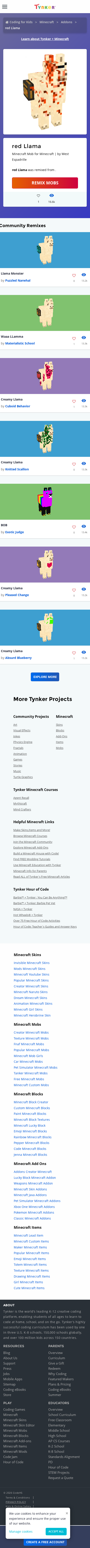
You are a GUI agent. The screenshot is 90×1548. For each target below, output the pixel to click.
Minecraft (47, 22)
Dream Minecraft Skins (30, 998)
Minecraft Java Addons (30, 1195)
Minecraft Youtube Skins (31, 974)
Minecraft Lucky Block (29, 1125)
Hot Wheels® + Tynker (28, 915)
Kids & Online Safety (18, 1506)
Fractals (18, 748)
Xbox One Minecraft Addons (34, 1207)
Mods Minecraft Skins (29, 969)
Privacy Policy (16, 1502)
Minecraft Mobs (15, 1430)
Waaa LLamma (12, 336)
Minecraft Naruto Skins (31, 992)
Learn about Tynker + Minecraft (45, 39)
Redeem (54, 1368)
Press (7, 1368)
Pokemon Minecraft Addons (34, 1212)
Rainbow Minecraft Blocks (33, 1137)
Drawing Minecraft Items (32, 1276)
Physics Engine (22, 742)
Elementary (56, 1425)
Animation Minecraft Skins (33, 1003)
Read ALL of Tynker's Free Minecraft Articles (41, 877)
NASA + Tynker (22, 909)
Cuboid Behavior (17, 406)
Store (7, 1395)
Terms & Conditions (18, 1497)
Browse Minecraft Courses (30, 836)
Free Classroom (60, 1420)
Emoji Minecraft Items (30, 1259)
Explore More (45, 677)
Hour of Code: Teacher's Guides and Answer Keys (45, 926)
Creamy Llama (11, 399)
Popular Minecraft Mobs (31, 1050)
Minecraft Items (15, 1446)
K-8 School (56, 1451)
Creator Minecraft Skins (31, 986)
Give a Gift (56, 1363)
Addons (66, 22)
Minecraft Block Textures (32, 1119)
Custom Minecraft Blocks (32, 1108)
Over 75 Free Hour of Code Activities (36, 921)
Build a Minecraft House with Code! (36, 853)
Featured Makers (61, 1379)
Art (15, 725)
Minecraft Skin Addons (30, 1189)
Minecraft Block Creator (31, 1102)
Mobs (59, 748)
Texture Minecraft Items (31, 1270)
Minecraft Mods (15, 1451)
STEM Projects (58, 1472)
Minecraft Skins (14, 1420)
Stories (17, 765)
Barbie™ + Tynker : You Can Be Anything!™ (40, 897)
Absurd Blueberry (18, 658)
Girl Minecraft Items (28, 1282)
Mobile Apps (12, 1379)
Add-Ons (61, 736)
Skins (59, 725)
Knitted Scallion (17, 469)
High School (57, 1435)
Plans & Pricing (59, 1384)
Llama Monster (12, 273)
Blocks (60, 730)
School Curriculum (62, 1414)
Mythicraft (20, 803)
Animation (20, 754)
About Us (10, 1358)
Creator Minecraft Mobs (31, 1032)
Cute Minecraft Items (29, 1288)
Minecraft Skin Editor (19, 1425)
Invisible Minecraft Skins (32, 963)
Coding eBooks (14, 1389)
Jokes (16, 736)
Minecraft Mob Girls (28, 1056)
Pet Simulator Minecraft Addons (37, 1201)
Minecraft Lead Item (28, 1235)
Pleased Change (17, 595)
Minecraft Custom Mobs (31, 1085)
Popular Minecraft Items (31, 1253)
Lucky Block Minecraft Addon (35, 1178)
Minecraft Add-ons (17, 1441)
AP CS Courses (59, 1441)
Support (9, 1363)
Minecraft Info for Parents (30, 871)
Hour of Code (13, 1462)
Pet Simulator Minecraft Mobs (35, 1067)
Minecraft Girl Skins (28, 1009)
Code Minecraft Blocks (30, 1149)
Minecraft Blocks (15, 1435)
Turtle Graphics (23, 777)
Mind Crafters (22, 809)
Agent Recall (21, 798)
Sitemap (9, 1384)
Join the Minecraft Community (32, 842)
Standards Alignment (64, 1456)
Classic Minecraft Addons (32, 1218)
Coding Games (14, 1409)
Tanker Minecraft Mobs (31, 1073)
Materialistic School (20, 343)
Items (59, 742)
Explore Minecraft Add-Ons (30, 847)
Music (17, 771)
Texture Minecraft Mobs (31, 1038)
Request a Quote (60, 1478)
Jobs (6, 1373)
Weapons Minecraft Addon (33, 1183)
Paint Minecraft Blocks (30, 1114)
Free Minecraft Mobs (29, 1079)
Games (17, 759)
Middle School (59, 1430)
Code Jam (10, 1456)
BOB (4, 525)
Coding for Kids (21, 22)
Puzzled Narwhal (17, 280)
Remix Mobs (45, 182)
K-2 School (56, 1446)
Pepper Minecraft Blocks (31, 1143)
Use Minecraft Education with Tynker (37, 865)
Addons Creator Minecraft (33, 1172)
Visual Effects (21, 730)
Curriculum (56, 1358)
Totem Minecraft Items (30, 1264)
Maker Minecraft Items (30, 1247)
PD (50, 1462)
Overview (55, 1352)
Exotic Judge (14, 532)
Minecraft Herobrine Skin (32, 1015)
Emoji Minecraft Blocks (30, 1131)
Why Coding (57, 1373)
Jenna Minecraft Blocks (30, 1155)
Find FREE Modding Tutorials (31, 859)
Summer (54, 1395)
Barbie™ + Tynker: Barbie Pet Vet (34, 903)
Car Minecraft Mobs (28, 1061)
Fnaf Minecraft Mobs (29, 1044)
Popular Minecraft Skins (31, 980)
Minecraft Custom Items (31, 1241)
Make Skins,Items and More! (31, 830)
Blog (6, 1352)
